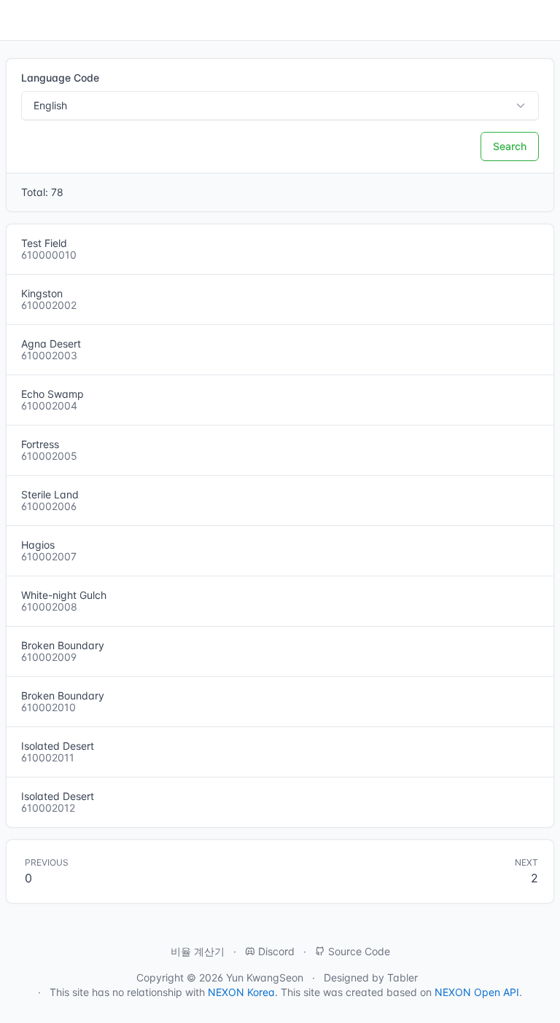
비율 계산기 (198, 951)
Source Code (357, 951)
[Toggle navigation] (17, 20)
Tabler (402, 977)
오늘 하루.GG (510, 20)
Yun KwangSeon (264, 977)
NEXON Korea (241, 992)
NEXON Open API (477, 992)
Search (509, 146)
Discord (275, 951)
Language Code (60, 77)
